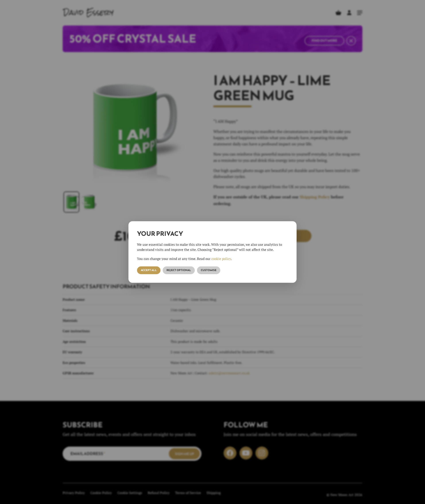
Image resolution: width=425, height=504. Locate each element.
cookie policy (221, 258)
